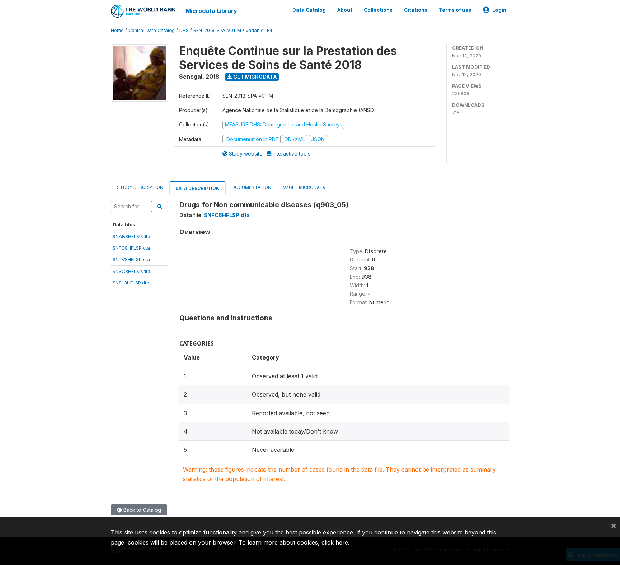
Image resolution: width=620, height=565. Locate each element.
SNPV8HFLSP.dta (131, 259)
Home (117, 30)
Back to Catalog (141, 510)
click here (334, 542)
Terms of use (455, 10)
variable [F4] (260, 30)
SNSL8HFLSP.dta (131, 283)
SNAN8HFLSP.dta (131, 236)
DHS (184, 30)
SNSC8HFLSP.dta (131, 271)
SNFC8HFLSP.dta (131, 248)
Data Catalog (309, 10)
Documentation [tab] (251, 187)
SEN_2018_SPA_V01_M (217, 30)
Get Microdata (254, 77)
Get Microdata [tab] (306, 187)
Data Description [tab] (197, 188)
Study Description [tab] (140, 187)
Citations (415, 10)
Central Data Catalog (151, 30)
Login (499, 10)
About (344, 10)
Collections (378, 10)
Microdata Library (211, 10)
